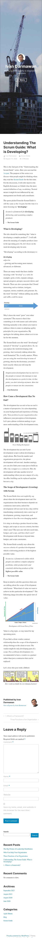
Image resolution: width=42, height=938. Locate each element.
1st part (6, 173)
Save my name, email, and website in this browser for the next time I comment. (19, 810)
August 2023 (7, 894)
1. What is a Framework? (14, 716)
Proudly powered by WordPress (18, 936)
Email (6, 785)
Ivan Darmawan (21, 66)
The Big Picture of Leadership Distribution (18, 849)
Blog (5, 917)
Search (6, 831)
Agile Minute (7, 913)
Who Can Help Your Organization (15, 852)
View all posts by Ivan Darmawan (14, 705)
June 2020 (6, 901)
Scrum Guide (25, 156)
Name (6, 776)
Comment (8, 742)
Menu (22, 80)
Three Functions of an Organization (23, 719)
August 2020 (7, 897)
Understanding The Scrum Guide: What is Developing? (17, 860)
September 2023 (9, 890)
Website (6, 795)
